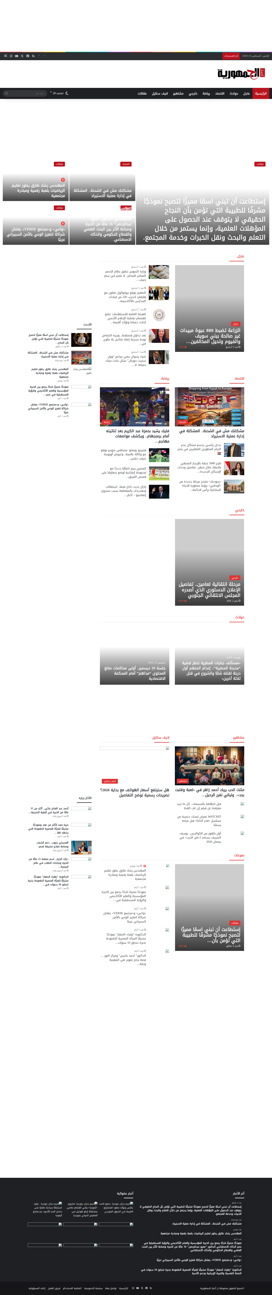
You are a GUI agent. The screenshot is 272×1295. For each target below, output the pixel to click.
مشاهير (178, 93)
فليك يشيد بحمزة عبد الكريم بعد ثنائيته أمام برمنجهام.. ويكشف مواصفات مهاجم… (137, 436)
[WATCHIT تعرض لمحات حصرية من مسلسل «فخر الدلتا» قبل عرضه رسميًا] (242, 816)
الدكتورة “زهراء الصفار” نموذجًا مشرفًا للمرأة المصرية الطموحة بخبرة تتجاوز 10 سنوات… (126, 939)
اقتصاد (219, 93)
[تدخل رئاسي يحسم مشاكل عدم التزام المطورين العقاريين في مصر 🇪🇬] (234, 450)
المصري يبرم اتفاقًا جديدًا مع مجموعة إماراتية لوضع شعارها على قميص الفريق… (123, 473)
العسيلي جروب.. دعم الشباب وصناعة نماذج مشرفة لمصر (52, 844)
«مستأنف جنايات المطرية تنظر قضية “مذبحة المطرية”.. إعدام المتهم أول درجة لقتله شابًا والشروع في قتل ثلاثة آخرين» (211, 670)
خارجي (193, 93)
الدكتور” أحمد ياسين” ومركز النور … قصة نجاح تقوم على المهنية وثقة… (123, 960)
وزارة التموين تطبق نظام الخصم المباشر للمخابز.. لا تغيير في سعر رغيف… (125, 276)
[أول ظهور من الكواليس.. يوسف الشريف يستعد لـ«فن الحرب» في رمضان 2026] (242, 833)
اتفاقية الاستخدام (72, 1288)
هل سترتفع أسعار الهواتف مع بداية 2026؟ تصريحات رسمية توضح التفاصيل (134, 792)
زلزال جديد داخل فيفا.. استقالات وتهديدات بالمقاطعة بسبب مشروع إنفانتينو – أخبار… (123, 491)
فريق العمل (54, 1288)
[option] (136, 201)
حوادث (234, 93)
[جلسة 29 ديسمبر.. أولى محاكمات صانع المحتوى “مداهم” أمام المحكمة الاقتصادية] (134, 655)
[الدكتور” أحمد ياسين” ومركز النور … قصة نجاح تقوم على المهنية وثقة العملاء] (167, 951)
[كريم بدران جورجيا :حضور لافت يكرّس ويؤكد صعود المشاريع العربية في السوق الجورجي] (116, 1211)
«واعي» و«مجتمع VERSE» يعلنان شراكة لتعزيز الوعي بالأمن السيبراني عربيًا (36, 234)
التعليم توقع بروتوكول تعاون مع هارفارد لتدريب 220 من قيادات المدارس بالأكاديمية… (125, 297)
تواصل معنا (111, 1288)
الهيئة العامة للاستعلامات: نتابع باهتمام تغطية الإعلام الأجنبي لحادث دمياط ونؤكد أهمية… (125, 318)
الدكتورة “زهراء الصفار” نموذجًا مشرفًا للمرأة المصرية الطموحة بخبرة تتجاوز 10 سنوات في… (48, 880)
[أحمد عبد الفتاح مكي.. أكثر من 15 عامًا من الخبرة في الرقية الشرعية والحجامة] (81, 813)
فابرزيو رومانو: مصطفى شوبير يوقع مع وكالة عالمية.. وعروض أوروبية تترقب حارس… (123, 454)
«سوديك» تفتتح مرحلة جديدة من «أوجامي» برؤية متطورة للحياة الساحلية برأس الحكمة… (200, 486)
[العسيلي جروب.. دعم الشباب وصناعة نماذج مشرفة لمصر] (81, 848)
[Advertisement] (136, 26)
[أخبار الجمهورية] (241, 74)
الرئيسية (261, 93)
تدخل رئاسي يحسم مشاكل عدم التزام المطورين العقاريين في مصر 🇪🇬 (199, 449)
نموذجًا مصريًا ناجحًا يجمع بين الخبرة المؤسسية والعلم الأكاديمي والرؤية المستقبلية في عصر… (48, 390)
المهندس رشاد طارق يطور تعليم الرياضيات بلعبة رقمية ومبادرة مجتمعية (38, 190)
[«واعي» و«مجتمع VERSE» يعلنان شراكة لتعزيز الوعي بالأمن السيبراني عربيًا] (36, 223)
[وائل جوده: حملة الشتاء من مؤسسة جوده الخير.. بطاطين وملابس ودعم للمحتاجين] (116, 1232)
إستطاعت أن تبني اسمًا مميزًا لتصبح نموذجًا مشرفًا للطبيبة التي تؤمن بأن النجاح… (48, 338)
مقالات (142, 93)
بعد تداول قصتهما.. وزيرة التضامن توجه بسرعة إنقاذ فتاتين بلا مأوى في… (124, 339)
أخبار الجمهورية (208, 1288)
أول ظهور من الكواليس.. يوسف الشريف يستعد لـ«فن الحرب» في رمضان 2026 (200, 838)
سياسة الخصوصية (93, 1288)
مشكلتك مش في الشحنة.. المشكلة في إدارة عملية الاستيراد (103, 193)
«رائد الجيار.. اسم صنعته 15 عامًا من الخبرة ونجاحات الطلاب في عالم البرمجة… (48, 863)
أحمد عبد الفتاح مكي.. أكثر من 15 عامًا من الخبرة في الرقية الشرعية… (48, 810)
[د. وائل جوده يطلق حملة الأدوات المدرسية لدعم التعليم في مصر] (80, 1232)
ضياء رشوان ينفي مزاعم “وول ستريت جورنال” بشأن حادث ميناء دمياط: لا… (125, 361)
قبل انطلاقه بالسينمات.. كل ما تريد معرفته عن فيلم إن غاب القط (199, 806)
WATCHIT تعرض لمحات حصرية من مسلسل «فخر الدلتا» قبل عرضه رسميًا (199, 821)
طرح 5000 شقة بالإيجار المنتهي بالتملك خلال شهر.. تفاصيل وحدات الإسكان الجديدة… (199, 467)
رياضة (206, 93)
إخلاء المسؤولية (37, 1288)
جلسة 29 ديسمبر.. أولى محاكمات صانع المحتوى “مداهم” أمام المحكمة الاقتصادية (135, 673)
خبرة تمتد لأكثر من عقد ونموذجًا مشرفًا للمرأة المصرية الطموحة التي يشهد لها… (48, 828)
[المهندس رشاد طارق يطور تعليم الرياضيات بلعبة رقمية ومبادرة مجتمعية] (36, 179)
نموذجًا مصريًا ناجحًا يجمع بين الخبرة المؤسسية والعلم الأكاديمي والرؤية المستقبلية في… (124, 896)
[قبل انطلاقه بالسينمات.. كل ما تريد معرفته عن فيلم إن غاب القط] (242, 804)
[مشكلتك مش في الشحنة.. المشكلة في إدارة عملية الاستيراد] (102, 179)
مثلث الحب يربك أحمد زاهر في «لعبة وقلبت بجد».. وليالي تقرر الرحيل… (209, 792)
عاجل (246, 93)
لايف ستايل (160, 93)
